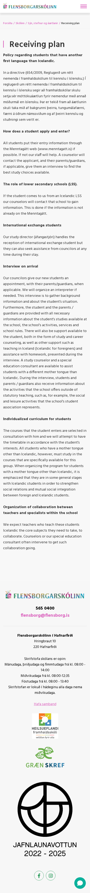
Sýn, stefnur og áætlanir (43, 23)
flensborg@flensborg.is (45, 615)
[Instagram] (50, 875)
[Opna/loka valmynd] (83, 6)
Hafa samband (45, 704)
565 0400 (45, 608)
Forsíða (7, 23)
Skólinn (20, 23)
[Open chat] (80, 883)
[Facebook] (39, 875)
